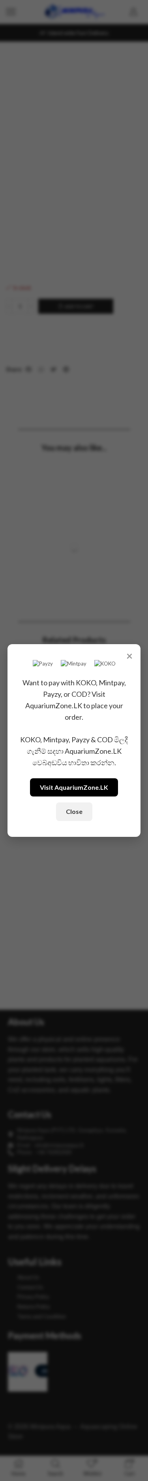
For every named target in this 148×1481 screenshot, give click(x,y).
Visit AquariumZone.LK (74, 787)
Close (74, 811)
